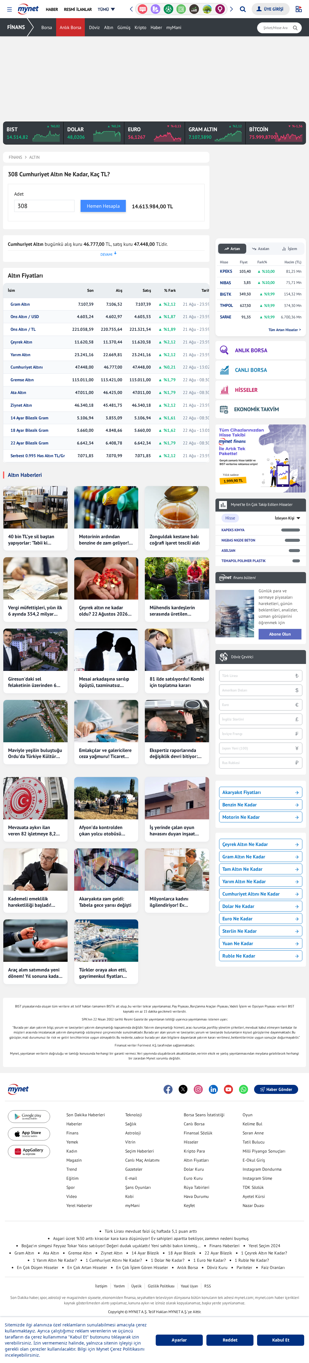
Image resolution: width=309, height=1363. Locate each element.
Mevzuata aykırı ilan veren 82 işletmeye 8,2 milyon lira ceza (32, 830)
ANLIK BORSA (251, 350)
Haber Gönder (279, 1089)
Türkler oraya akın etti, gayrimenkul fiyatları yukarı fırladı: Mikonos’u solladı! (104, 973)
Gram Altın (20, 304)
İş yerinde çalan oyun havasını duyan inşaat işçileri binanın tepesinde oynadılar (176, 830)
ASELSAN (228, 550)
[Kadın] (207, 9)
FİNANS (16, 27)
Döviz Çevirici (242, 657)
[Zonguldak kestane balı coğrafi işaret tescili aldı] (177, 507)
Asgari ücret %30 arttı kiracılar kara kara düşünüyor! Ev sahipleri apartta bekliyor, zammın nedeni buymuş (151, 1238)
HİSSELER (246, 389)
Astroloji (133, 1133)
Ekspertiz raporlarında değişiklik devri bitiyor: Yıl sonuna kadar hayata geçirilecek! (175, 753)
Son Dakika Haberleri (85, 1114)
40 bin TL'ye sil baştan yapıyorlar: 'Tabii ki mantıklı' (31, 539)
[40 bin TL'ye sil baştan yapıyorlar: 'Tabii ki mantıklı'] (35, 507)
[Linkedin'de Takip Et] (213, 1089)
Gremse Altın (22, 379)
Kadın (71, 1151)
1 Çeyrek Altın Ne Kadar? (264, 1253)
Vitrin (130, 1142)
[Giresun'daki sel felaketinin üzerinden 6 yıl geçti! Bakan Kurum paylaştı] (35, 650)
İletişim (101, 1286)
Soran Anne (253, 1133)
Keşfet (189, 1205)
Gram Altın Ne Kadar (243, 857)
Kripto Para (194, 1151)
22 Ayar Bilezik (218, 1253)
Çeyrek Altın (21, 342)
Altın (108, 27)
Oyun (248, 1114)
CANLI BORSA (251, 369)
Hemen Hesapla (103, 206)
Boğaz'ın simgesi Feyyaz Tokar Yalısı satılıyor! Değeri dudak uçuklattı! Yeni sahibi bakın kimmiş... (110, 1245)
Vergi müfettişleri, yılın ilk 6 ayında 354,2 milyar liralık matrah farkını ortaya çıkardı (35, 610)
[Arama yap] (243, 9)
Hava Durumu (196, 1196)
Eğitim (72, 1178)
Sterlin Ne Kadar (239, 931)
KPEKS (226, 271)
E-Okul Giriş (254, 1160)
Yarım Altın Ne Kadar (244, 881)
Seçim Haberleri (139, 1151)
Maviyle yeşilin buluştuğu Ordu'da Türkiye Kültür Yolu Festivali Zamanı (35, 753)
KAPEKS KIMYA (232, 530)
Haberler (74, 1124)
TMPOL (226, 305)
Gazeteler (133, 1169)
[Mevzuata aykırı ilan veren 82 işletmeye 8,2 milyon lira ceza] (35, 798)
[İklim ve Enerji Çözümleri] (194, 9)
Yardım (119, 1286)
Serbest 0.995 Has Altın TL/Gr (38, 455)
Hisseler (191, 1142)
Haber (156, 27)
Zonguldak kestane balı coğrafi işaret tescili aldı (175, 539)
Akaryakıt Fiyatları (241, 792)
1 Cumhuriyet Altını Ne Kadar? (114, 1260)
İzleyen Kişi (285, 518)
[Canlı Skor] (156, 9)
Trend (71, 1169)
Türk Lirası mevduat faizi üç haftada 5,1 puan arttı (151, 1231)
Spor (70, 1187)
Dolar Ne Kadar (238, 906)
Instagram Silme (257, 1178)
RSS (207, 1286)
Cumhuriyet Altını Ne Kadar (251, 894)
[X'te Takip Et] (183, 1089)
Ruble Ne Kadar (238, 956)
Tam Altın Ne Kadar (242, 869)
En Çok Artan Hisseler (87, 1267)
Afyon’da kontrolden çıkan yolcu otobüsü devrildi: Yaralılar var (101, 830)
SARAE (225, 317)
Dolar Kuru (194, 1169)
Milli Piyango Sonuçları (264, 1151)
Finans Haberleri (224, 1245)
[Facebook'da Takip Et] (168, 1089)
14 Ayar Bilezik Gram (29, 418)
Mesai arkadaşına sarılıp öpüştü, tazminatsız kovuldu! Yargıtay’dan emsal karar (104, 682)
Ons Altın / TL (23, 329)
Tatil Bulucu (254, 1142)
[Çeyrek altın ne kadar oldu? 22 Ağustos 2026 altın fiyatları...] (106, 578)
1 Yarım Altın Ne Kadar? (55, 1260)
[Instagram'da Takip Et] (198, 1089)
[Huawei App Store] (29, 1151)
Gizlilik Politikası (161, 1286)
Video (71, 1196)
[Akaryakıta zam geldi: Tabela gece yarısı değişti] (106, 869)
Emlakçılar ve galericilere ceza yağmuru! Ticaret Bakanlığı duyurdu (105, 753)
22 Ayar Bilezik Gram (29, 443)
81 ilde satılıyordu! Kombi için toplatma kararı (177, 682)
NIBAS (225, 282)
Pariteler (244, 1267)
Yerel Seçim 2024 (264, 1245)
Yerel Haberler (79, 1205)
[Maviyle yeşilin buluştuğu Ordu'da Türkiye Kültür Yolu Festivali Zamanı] (35, 721)
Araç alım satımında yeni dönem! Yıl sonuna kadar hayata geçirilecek (34, 973)
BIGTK (225, 294)
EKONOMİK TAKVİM (256, 409)
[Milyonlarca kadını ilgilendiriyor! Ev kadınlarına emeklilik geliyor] (177, 869)
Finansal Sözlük (198, 1133)
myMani (173, 27)
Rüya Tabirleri (196, 1187)
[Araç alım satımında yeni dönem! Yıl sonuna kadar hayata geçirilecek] (35, 940)
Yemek (72, 1142)
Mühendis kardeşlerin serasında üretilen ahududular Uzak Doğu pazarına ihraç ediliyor (174, 610)
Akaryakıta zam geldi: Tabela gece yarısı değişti (105, 902)
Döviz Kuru (217, 1267)
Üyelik (136, 1286)
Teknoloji (133, 1114)
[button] (9, 9)
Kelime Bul (252, 1124)
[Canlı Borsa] (181, 9)
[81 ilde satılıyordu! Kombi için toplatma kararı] (177, 650)
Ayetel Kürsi (254, 1196)
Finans (72, 1133)
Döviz (94, 27)
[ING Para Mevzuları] (220, 9)
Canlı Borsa (194, 1124)
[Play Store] (29, 1116)
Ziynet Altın (21, 405)
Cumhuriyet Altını (27, 367)
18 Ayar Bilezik (182, 1253)
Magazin (74, 1160)
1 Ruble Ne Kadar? (252, 1260)
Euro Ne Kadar (237, 919)
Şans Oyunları (138, 1187)
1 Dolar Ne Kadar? (167, 1260)
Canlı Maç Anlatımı (142, 1160)
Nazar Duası (253, 1205)
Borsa (46, 27)
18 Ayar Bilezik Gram (29, 430)
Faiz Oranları (273, 1267)
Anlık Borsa (70, 27)
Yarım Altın (20, 354)
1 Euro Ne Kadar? (209, 1260)
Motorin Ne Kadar (241, 817)
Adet (19, 194)
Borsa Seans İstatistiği (204, 1114)
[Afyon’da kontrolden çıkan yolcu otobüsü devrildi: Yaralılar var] (106, 798)
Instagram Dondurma (262, 1169)
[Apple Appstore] (29, 1133)
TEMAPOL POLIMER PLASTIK (243, 560)
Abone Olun (280, 634)
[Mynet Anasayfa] (28, 7)
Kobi (129, 1196)
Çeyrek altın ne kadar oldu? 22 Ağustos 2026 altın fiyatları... (103, 610)
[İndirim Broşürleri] (143, 9)
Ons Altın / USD (25, 316)
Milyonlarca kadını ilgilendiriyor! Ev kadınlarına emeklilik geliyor (171, 902)
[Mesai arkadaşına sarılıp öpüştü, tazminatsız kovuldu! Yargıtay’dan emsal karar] (106, 650)
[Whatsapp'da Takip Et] (243, 1089)
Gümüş (123, 27)
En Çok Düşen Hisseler (37, 1267)
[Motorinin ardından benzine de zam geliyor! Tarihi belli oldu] (106, 507)
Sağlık (130, 1124)
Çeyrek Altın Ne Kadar (245, 844)
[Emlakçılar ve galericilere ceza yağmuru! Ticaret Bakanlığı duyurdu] (106, 721)
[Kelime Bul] (169, 9)
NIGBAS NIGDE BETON (238, 540)
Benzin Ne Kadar (239, 805)
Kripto (140, 27)
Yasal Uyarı (189, 1286)
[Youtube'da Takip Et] (228, 1089)
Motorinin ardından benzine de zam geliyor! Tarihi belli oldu (104, 539)
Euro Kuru (193, 1178)
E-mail (131, 1178)
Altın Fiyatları (196, 1160)
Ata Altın (18, 392)
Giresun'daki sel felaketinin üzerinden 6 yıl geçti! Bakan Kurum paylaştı (32, 682)
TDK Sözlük (253, 1187)
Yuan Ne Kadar (237, 943)
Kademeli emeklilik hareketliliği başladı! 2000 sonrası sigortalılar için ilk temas (34, 902)
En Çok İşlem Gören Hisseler (142, 1267)
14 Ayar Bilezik (145, 1253)
